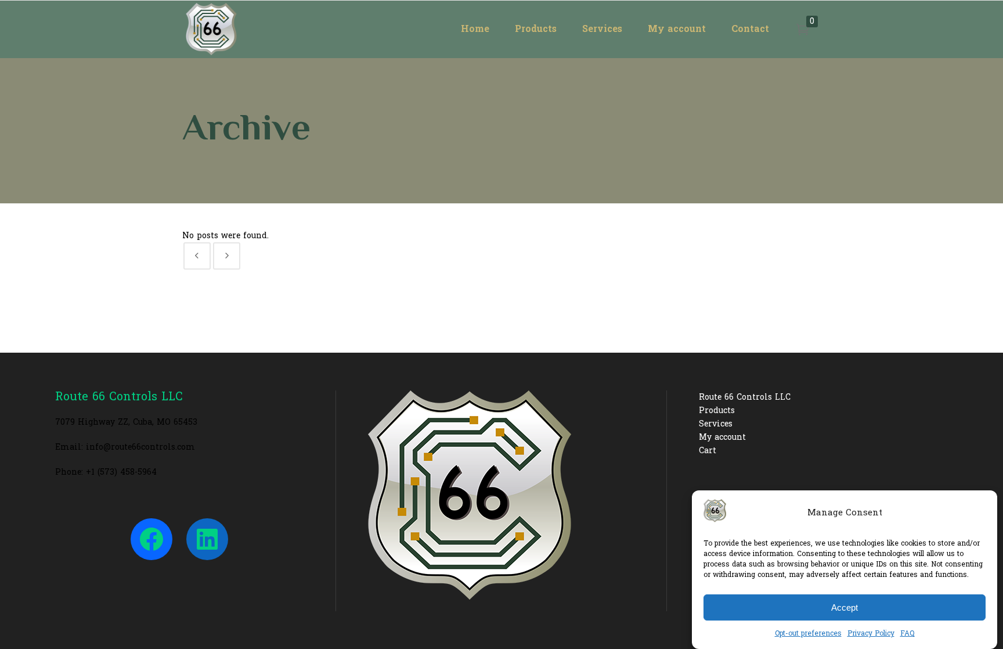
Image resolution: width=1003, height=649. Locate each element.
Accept (844, 607)
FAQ (907, 633)
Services (716, 424)
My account (722, 437)
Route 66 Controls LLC (745, 397)
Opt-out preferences (808, 633)
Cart (707, 450)
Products (717, 410)
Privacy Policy (870, 633)
